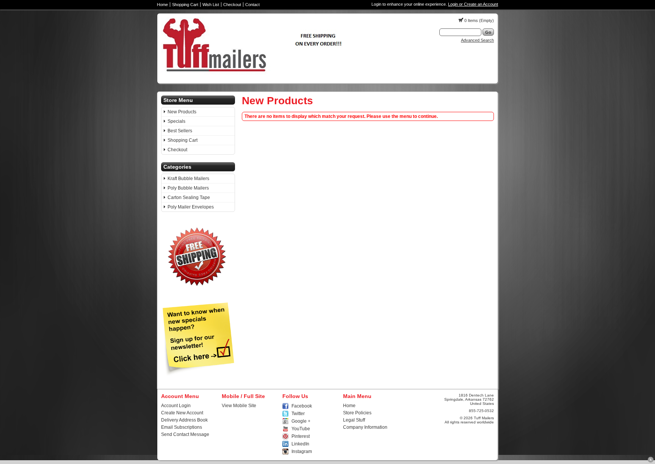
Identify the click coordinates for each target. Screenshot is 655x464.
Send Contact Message (185, 434)
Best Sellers (180, 130)
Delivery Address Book (184, 420)
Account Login (176, 405)
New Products (182, 111)
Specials (176, 121)
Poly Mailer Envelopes (191, 207)
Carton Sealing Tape (189, 197)
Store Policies (357, 412)
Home (162, 4)
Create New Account (182, 412)
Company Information (365, 427)
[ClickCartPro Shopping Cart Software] (650, 461)
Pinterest (300, 436)
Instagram (301, 451)
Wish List (210, 4)
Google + (300, 421)
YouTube (300, 428)
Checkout (232, 4)
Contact (252, 4)
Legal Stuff (354, 420)
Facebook (301, 406)
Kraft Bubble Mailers (188, 178)
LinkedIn (300, 444)
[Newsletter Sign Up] (198, 374)
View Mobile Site (239, 405)
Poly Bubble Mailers (188, 188)
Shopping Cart (185, 4)
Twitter (298, 413)
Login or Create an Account (473, 4)
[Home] (254, 73)
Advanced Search (477, 40)
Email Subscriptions (181, 427)
